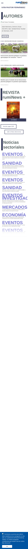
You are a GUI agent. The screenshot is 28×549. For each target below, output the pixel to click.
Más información (6, 543)
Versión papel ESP (8, 126)
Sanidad (12, 162)
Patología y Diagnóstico (17, 41)
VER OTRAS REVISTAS (14, 132)
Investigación (8, 41)
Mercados (14, 206)
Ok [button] (7, 546)
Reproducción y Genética (10, 65)
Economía (14, 214)
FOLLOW (5, 36)
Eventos (13, 153)
